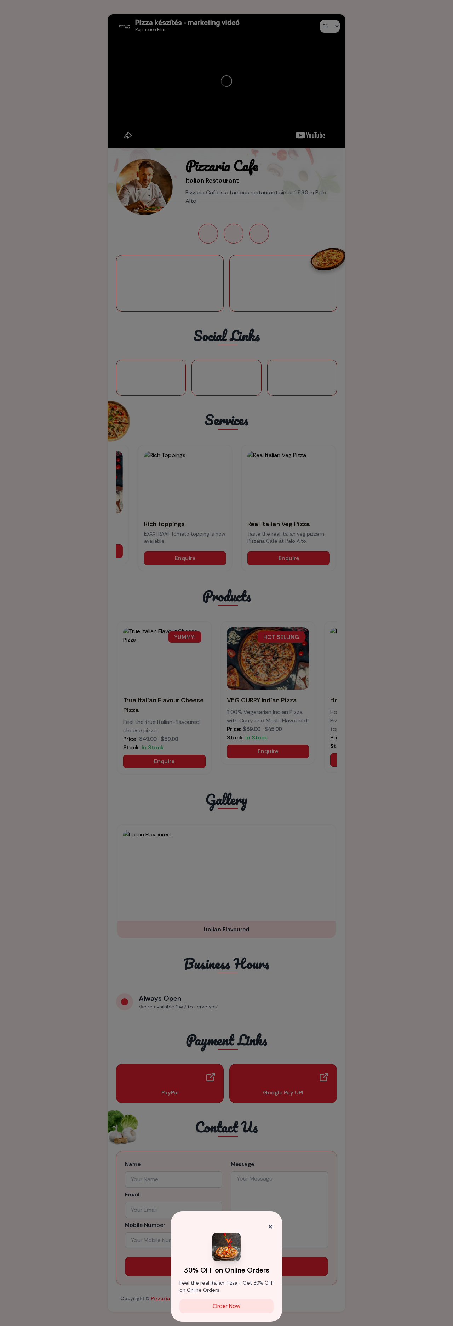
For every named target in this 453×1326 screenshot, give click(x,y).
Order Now (226, 1306)
